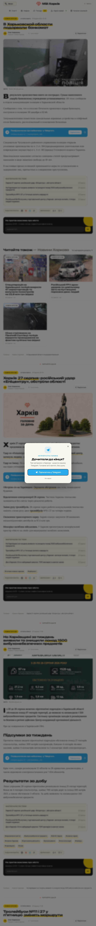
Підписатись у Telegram (50, 472)
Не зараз (48, 478)
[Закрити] (68, 446)
